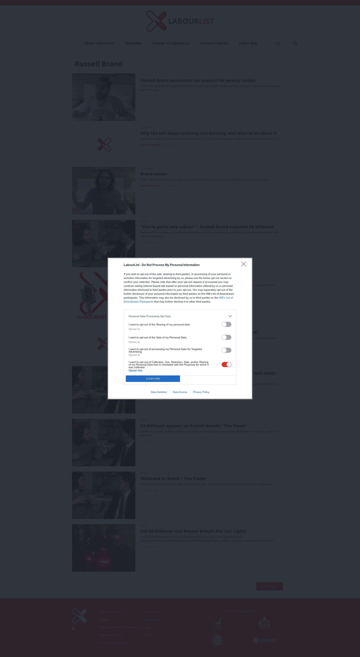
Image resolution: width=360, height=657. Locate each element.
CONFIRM (153, 378)
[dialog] (180, 328)
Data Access (180, 391)
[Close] (244, 265)
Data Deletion (159, 391)
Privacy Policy (201, 391)
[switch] (226, 324)
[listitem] (180, 316)
